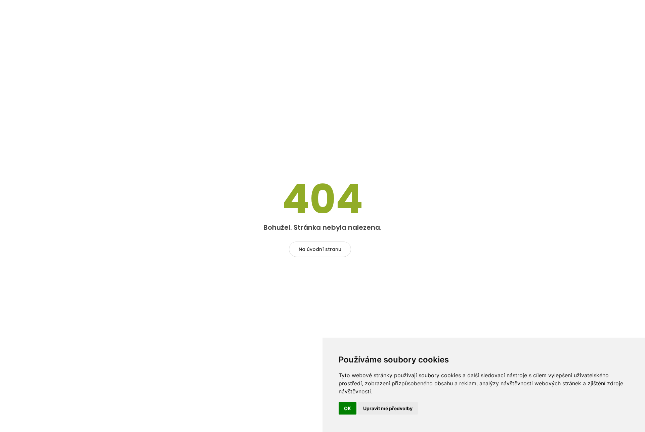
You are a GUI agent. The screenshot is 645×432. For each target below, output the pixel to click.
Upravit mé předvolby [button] (388, 408)
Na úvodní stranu (320, 249)
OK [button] (347, 408)
